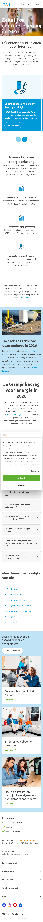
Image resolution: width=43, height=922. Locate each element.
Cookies (12, 918)
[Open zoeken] (23, 4)
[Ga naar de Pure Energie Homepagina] (6, 4)
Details (33, 471)
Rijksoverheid (24, 298)
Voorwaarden (22, 918)
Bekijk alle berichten (12, 651)
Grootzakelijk (12, 622)
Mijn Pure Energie (14, 415)
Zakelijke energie (13, 589)
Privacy (4, 918)
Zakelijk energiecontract (16, 595)
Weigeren (21, 485)
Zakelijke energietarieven (17, 600)
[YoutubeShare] (15, 905)
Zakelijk (13, 852)
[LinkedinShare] (20, 905)
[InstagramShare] (9, 905)
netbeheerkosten (32, 351)
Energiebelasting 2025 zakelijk (19, 606)
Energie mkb (12, 617)
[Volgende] (24, 139)
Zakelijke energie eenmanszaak (19, 611)
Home (4, 852)
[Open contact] (29, 4)
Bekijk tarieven (13, 125)
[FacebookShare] (4, 905)
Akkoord (21, 478)
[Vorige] (18, 139)
